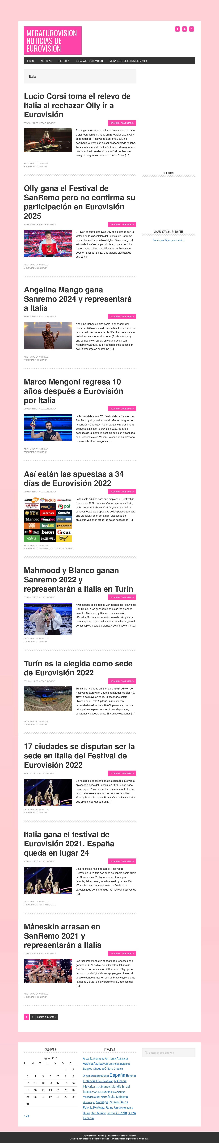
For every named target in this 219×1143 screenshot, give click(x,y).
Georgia (111, 1081)
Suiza (132, 1112)
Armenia (110, 1058)
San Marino (98, 1113)
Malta (111, 1096)
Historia (88, 1086)
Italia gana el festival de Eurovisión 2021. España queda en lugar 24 (69, 843)
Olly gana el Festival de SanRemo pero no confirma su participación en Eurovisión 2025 (79, 201)
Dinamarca (89, 1075)
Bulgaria (125, 1063)
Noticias (43, 163)
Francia (101, 1081)
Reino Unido (114, 1107)
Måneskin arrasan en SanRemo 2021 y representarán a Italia (62, 935)
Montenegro (89, 1102)
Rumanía (127, 1107)
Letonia (95, 1092)
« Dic (26, 1115)
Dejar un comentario (122, 123)
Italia (44, 166)
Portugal (99, 1107)
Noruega (102, 1102)
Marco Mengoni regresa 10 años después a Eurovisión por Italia (73, 390)
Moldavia (122, 1096)
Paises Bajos (118, 1101)
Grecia (121, 1081)
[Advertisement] (109, 7)
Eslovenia (102, 1075)
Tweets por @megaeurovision (168, 240)
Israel (126, 1086)
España (45, 548)
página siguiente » (46, 1017)
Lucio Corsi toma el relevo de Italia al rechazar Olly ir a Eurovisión (77, 105)
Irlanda (105, 1086)
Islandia (116, 1086)
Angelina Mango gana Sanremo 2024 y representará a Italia (78, 298)
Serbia (111, 1113)
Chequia (98, 1068)
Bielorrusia (114, 1063)
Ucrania (69, 548)
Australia (122, 1058)
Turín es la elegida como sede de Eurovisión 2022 (78, 668)
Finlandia (89, 1081)
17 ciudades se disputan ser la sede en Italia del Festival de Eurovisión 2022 (79, 755)
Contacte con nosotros (80, 1138)
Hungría (97, 1087)
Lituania (105, 1091)
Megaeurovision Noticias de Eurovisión (51, 40)
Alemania (98, 1058)
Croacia (118, 1068)
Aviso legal (144, 1138)
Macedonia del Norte (95, 1097)
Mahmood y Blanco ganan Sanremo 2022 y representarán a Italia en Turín (78, 579)
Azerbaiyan (100, 1063)
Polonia (88, 1107)
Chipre (108, 1068)
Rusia (86, 1113)
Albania (88, 1058)
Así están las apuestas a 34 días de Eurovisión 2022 (74, 478)
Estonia (131, 1075)
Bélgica (87, 1068)
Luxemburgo (118, 1091)
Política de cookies (100, 1138)
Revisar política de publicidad (124, 1138)
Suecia (60, 548)
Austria (88, 1063)
